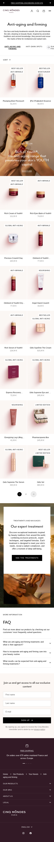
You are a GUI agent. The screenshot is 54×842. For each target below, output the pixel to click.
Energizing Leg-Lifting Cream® (13, 437)
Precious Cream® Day (13, 258)
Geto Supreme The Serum (13, 482)
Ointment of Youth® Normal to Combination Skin (40, 258)
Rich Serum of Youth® (13, 348)
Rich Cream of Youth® (13, 213)
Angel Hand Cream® (40, 303)
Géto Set (40, 482)
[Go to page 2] (34, 494)
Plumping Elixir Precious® (13, 101)
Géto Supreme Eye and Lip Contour (41, 393)
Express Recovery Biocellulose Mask (13, 393)
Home (5, 774)
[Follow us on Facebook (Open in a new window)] (30, 833)
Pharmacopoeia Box (40, 437)
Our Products (18, 774)
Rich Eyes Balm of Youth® (40, 213)
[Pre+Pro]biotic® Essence (40, 101)
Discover (27, 171)
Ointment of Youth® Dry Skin (13, 303)
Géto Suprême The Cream (40, 348)
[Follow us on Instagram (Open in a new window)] (23, 833)
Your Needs (34, 774)
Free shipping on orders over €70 (27, 3)
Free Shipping (27, 751)
